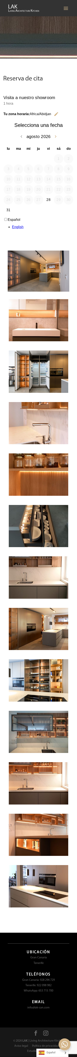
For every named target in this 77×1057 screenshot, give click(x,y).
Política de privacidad (45, 1046)
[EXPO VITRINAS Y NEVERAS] (38, 392)
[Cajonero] (38, 546)
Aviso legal (21, 1046)
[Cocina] (38, 598)
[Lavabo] (38, 340)
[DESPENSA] (38, 700)
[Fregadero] (38, 443)
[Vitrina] (38, 752)
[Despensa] (38, 495)
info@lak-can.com (38, 1007)
